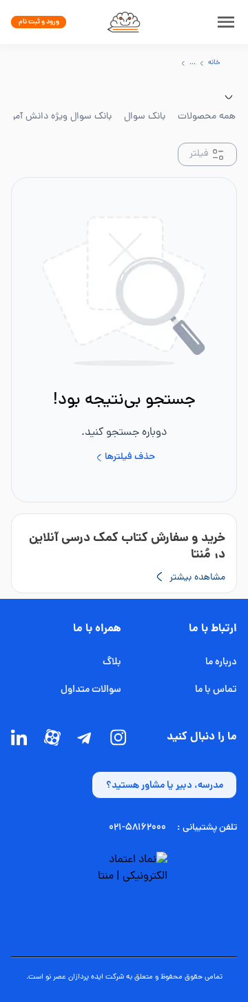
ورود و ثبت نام (39, 22)
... (192, 63)
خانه (214, 63)
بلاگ (112, 662)
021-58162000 (137, 827)
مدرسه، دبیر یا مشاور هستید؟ (164, 785)
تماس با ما (216, 689)
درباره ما (221, 662)
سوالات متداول (91, 689)
